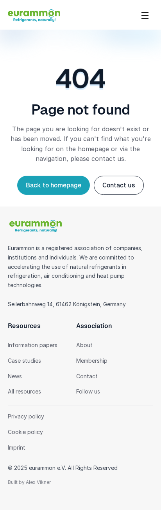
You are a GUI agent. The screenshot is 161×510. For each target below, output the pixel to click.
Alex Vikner (38, 482)
